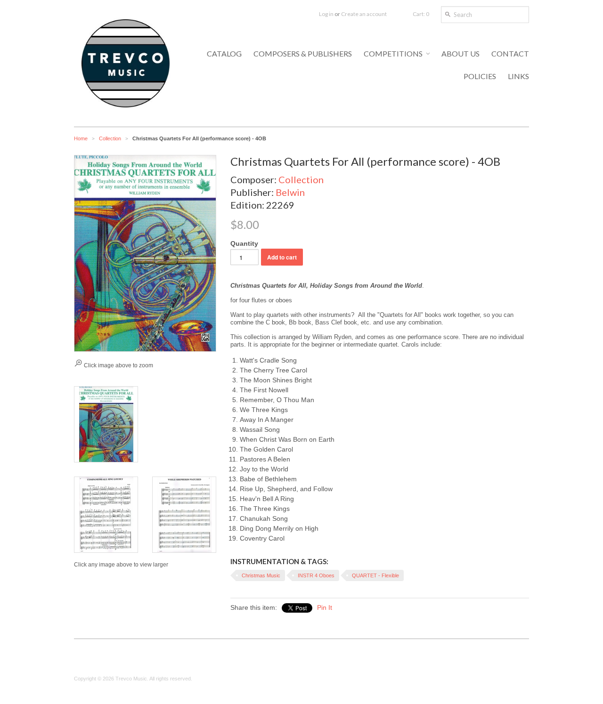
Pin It (324, 607)
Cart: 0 (421, 13)
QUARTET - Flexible (375, 575)
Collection (110, 138)
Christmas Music (261, 575)
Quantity (244, 243)
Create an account (364, 13)
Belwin (290, 192)
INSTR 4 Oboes (316, 575)
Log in (326, 13)
